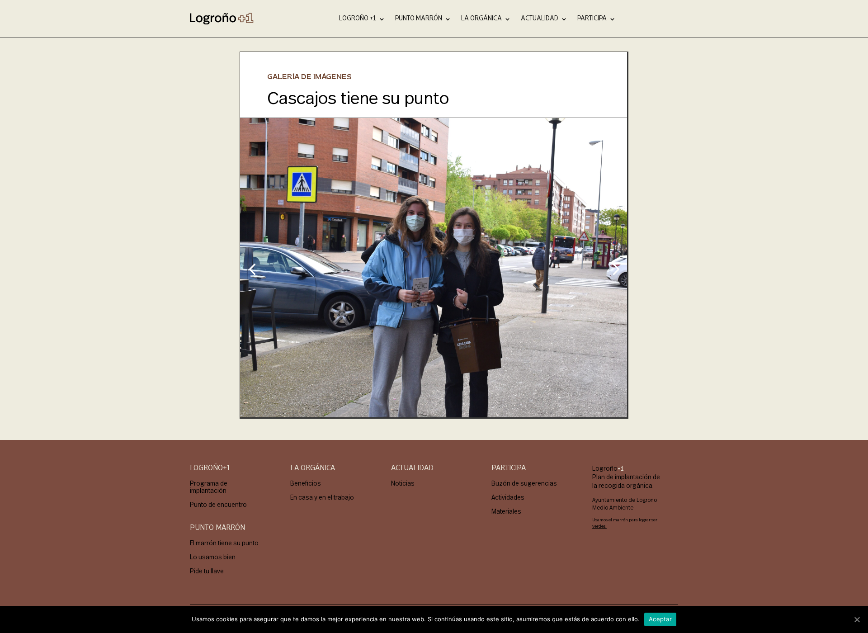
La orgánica (481, 18)
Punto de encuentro (218, 504)
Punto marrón (418, 18)
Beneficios (305, 483)
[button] (252, 269)
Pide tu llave (207, 571)
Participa (592, 18)
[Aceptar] (856, 619)
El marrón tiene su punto (224, 543)
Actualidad (539, 18)
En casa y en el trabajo (322, 497)
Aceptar (660, 619)
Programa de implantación (208, 487)
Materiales (506, 511)
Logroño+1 (210, 468)
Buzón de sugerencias (524, 483)
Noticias (403, 483)
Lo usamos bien (213, 557)
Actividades (507, 497)
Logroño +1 (357, 18)
